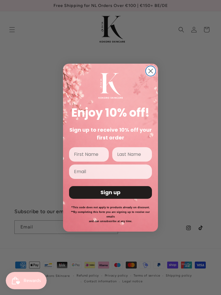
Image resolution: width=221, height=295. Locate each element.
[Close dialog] (151, 71)
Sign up (110, 192)
